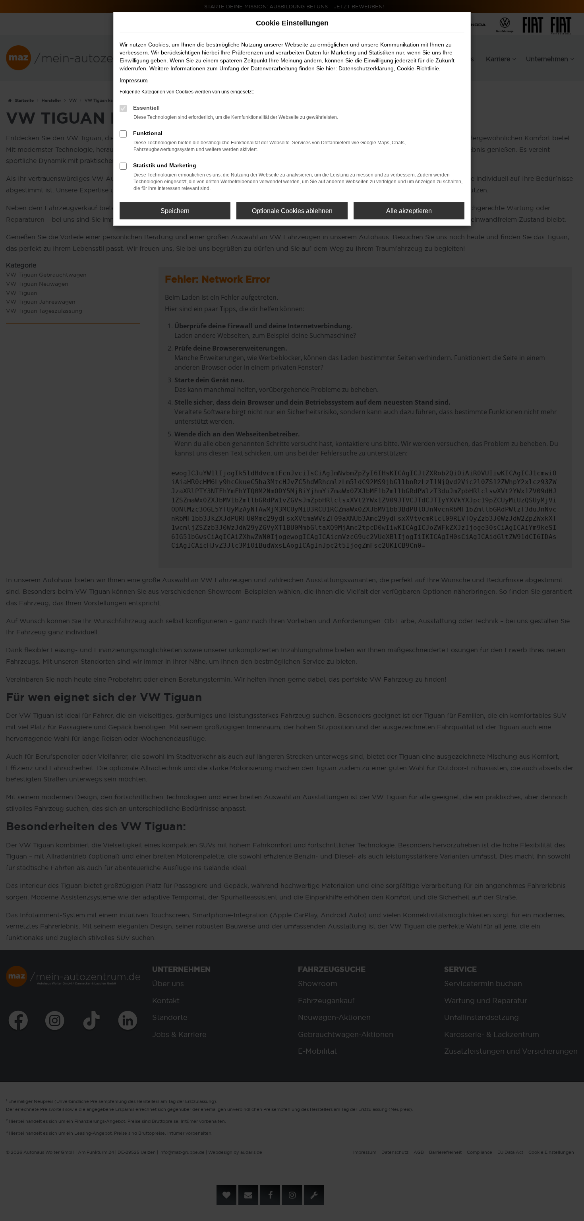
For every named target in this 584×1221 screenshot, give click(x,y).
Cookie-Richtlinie (418, 68)
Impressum (134, 80)
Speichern (175, 210)
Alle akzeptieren (409, 210)
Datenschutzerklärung (366, 68)
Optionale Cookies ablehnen (292, 210)
